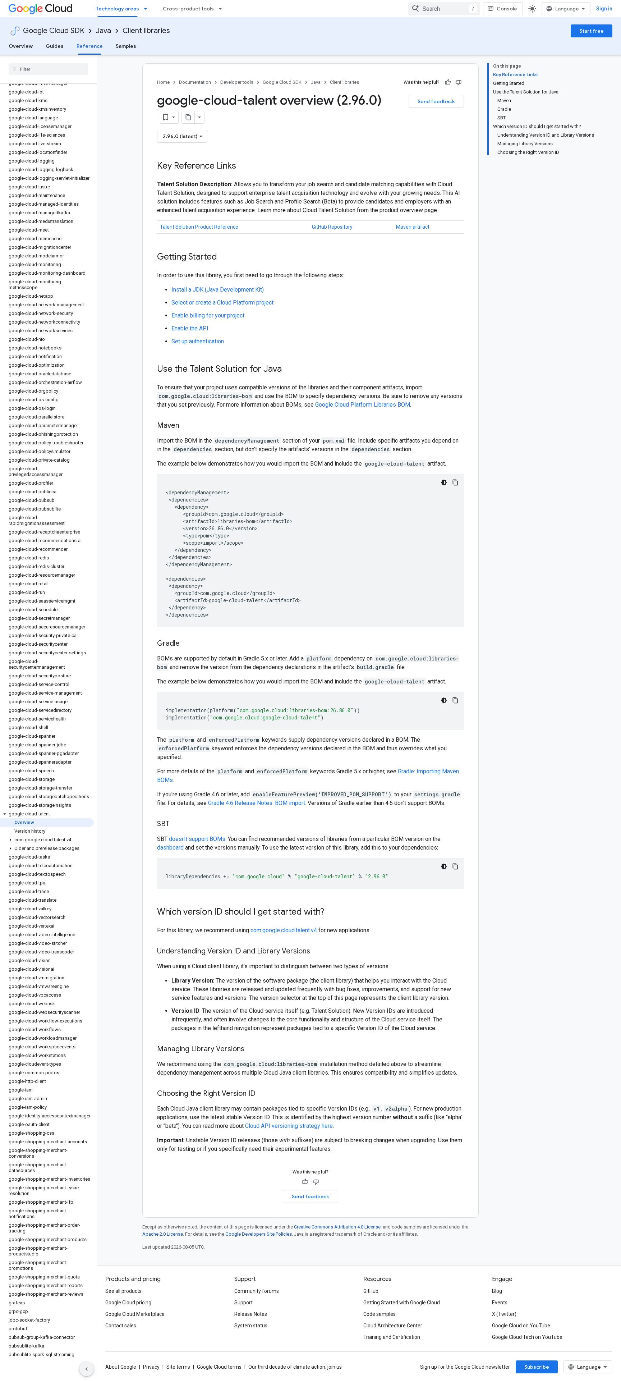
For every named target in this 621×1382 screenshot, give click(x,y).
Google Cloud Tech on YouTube (527, 1337)
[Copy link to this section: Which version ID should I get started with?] (331, 912)
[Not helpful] (458, 82)
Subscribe (536, 1367)
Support (243, 1302)
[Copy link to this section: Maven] (186, 426)
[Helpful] (447, 82)
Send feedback (436, 101)
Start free (591, 31)
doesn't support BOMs (197, 839)
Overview (21, 46)
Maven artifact (412, 227)
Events (499, 1302)
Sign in (604, 9)
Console (507, 8)
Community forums (256, 1291)
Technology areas (117, 8)
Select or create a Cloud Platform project (222, 302)
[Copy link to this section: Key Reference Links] (243, 166)
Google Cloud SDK (53, 30)
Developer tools (236, 82)
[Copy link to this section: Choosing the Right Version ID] (263, 1094)
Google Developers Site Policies (258, 1234)
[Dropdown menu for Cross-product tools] (222, 8)
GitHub (370, 1291)
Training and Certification (391, 1337)
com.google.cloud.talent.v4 (283, 930)
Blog (497, 1291)
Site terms (178, 1367)
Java (103, 30)
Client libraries (146, 30)
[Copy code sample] (455, 482)
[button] (47, 814)
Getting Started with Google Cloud (401, 1302)
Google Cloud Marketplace (135, 1314)
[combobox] (444, 8)
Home (163, 82)
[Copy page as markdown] (188, 117)
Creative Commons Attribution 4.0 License (337, 1227)
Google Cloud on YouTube (521, 1325)
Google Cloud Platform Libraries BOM (362, 404)
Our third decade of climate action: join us (295, 1367)
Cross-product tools (188, 8)
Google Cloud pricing (128, 1302)
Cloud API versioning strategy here (289, 1125)
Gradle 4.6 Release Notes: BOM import (256, 803)
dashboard (170, 847)
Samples (126, 46)
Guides (55, 46)
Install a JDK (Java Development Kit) (217, 289)
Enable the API (189, 328)
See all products (123, 1291)
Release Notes (250, 1314)
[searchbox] (48, 69)
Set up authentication (197, 341)
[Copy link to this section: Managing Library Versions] (251, 1049)
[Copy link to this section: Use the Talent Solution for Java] (289, 369)
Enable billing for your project (207, 315)
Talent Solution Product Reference (199, 227)
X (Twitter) (504, 1314)
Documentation (195, 82)
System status (250, 1325)
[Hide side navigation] (86, 1369)
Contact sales (120, 1325)
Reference (90, 46)
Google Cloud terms (219, 1367)
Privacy (151, 1367)
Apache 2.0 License (162, 1234)
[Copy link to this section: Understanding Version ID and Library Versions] (317, 951)
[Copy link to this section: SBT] (176, 824)
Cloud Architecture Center (392, 1325)
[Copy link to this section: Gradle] (187, 644)
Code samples (379, 1314)
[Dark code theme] (444, 482)
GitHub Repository (332, 227)
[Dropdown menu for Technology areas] (147, 8)
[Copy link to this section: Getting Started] (224, 257)
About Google (120, 1367)
